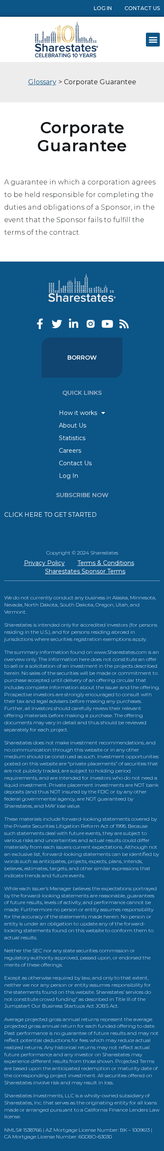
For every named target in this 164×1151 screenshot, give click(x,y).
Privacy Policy (44, 563)
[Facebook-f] (40, 324)
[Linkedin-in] (74, 324)
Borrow (82, 357)
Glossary (42, 82)
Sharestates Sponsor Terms (85, 571)
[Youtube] (107, 324)
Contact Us (142, 8)
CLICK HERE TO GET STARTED (50, 514)
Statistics (72, 438)
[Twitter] (57, 324)
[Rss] (124, 324)
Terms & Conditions (105, 563)
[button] (153, 40)
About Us (72, 425)
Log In (103, 8)
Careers (70, 450)
